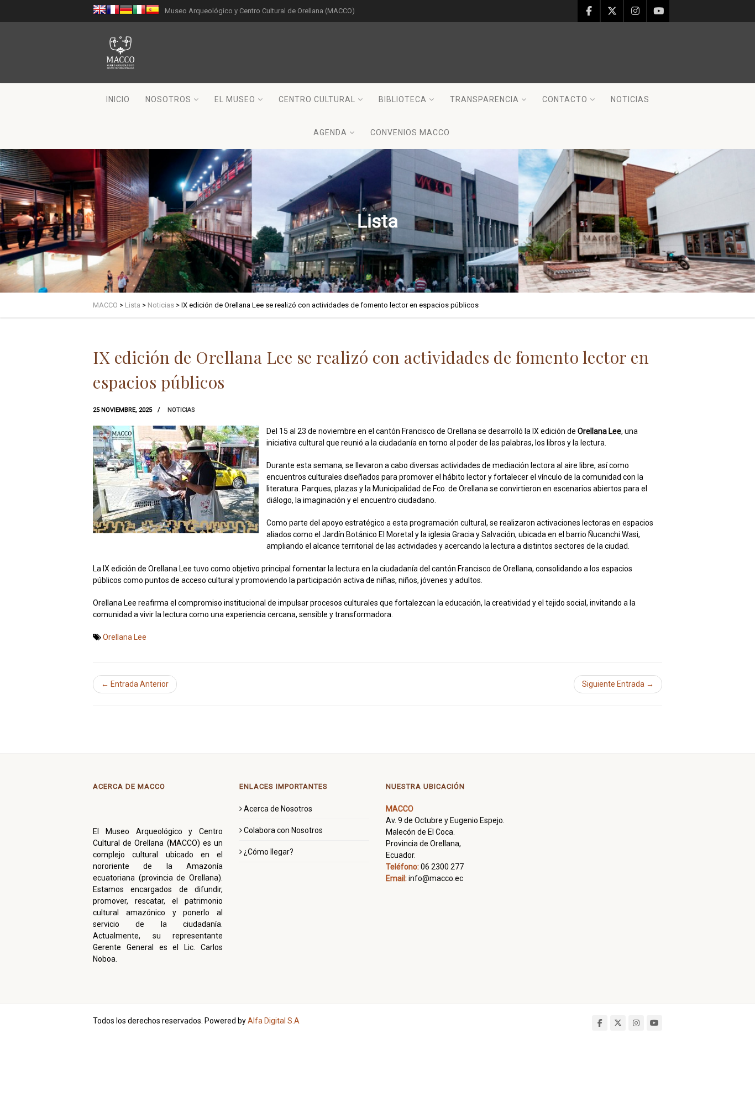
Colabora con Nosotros (283, 830)
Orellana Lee (124, 637)
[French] (112, 11)
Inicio (118, 99)
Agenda (330, 132)
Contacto (565, 99)
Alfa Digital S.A (274, 1020)
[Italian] (139, 11)
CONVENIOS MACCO (410, 132)
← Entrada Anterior (135, 684)
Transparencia (484, 99)
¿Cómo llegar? (268, 851)
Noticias (630, 99)
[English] (99, 11)
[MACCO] (120, 52)
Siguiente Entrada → (618, 684)
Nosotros (168, 99)
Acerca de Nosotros (278, 808)
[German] (126, 11)
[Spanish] (152, 11)
